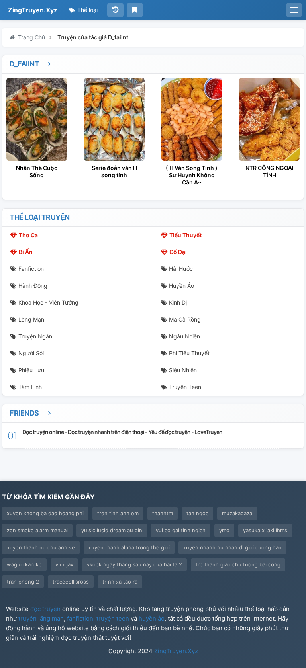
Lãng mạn (31, 319)
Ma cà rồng (185, 319)
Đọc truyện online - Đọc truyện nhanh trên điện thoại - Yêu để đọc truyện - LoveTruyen (122, 431)
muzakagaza (237, 513)
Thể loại (87, 9)
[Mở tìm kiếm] (294, 10)
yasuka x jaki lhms (265, 530)
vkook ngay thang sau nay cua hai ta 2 (134, 564)
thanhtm (162, 513)
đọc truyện (45, 609)
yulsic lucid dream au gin (111, 530)
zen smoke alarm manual (37, 530)
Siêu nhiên (183, 370)
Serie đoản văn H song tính (114, 171)
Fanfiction (31, 268)
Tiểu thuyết (185, 235)
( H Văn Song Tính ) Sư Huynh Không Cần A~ (192, 175)
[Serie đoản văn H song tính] (114, 119)
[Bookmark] (135, 10)
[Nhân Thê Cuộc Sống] (36, 119)
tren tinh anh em (118, 513)
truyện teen (112, 618)
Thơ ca (28, 235)
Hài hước (181, 268)
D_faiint (25, 64)
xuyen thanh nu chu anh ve (41, 547)
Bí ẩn (26, 251)
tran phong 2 (23, 581)
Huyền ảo (181, 285)
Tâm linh (30, 386)
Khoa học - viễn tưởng (48, 302)
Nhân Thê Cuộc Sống (36, 171)
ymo (224, 530)
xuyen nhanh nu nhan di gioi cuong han (232, 547)
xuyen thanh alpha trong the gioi (129, 547)
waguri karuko (24, 564)
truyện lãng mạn (41, 618)
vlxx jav (64, 564)
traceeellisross (71, 581)
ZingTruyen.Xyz (32, 10)
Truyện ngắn (35, 336)
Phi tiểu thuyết (189, 353)
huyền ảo (152, 618)
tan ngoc (197, 513)
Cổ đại (178, 251)
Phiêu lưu (31, 370)
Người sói (31, 353)
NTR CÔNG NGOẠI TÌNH (269, 171)
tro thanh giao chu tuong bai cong (238, 564)
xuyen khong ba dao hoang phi (45, 513)
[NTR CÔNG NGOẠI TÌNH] (269, 119)
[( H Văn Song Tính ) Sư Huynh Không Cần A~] (191, 119)
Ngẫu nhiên (184, 336)
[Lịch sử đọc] (115, 10)
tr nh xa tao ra (119, 581)
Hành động (32, 285)
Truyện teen (185, 386)
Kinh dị (178, 302)
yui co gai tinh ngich (181, 530)
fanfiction (80, 618)
